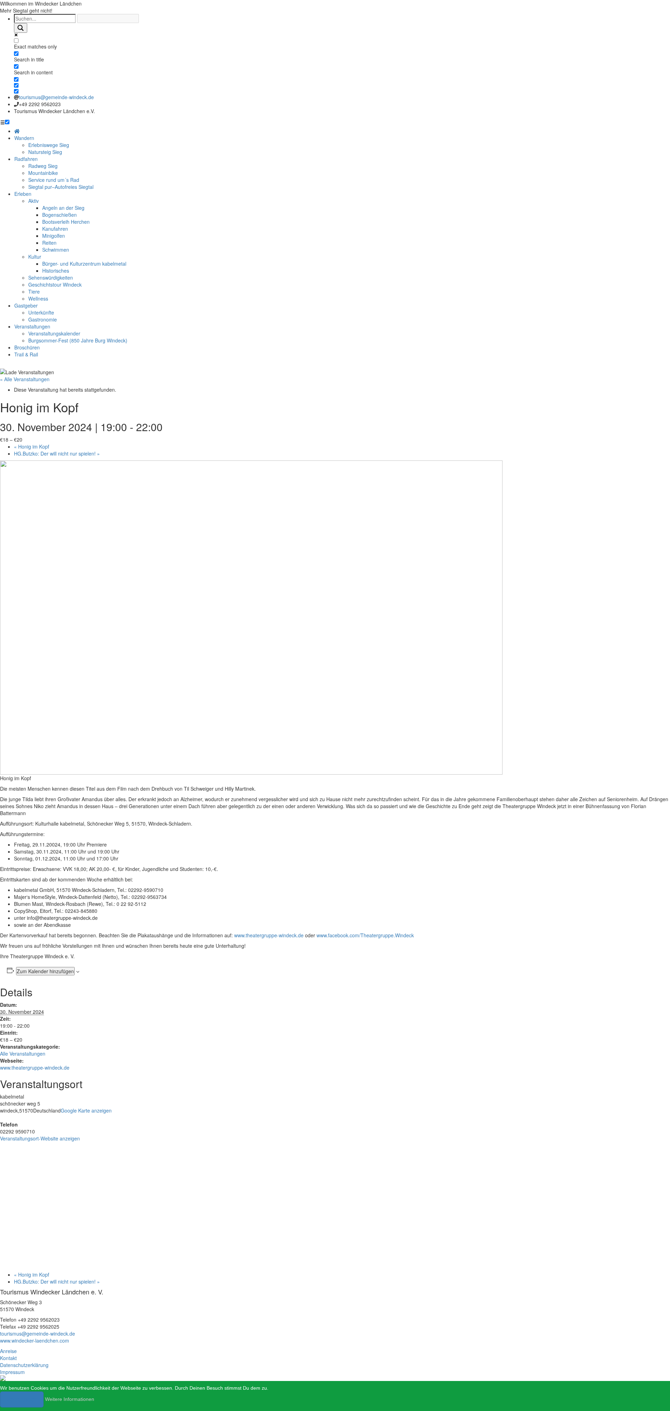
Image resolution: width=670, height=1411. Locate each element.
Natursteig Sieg (45, 151)
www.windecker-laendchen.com (34, 1340)
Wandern (24, 137)
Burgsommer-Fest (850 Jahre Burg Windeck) (77, 340)
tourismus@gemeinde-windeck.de (56, 97)
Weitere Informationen (69, 1399)
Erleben (22, 193)
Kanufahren (55, 228)
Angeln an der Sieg (63, 207)
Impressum (12, 1371)
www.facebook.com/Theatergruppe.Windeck (365, 935)
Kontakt (8, 1357)
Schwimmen (55, 249)
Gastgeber (26, 305)
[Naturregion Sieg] (3, 1377)
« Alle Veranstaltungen (25, 379)
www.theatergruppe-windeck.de (269, 935)
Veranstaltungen (32, 326)
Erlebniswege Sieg (48, 144)
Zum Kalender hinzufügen (45, 971)
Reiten (49, 242)
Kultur (34, 256)
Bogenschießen (59, 214)
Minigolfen (53, 235)
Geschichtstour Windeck (55, 284)
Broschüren (27, 347)
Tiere (34, 291)
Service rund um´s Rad (53, 179)
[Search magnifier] (20, 28)
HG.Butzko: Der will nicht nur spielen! (57, 453)
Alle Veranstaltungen (22, 1053)
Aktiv (33, 200)
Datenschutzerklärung (24, 1364)
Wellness (38, 298)
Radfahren (26, 158)
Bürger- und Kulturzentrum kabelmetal (84, 263)
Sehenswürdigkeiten (50, 277)
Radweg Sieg (43, 165)
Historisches (55, 270)
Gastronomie (42, 319)
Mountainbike (43, 172)
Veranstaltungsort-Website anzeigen (40, 1138)
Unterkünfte (41, 312)
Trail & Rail (26, 354)
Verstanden (22, 1399)
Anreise (8, 1350)
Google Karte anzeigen (86, 1110)
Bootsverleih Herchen (66, 221)
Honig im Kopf (31, 446)
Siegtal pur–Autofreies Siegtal (61, 186)
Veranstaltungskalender (54, 333)
